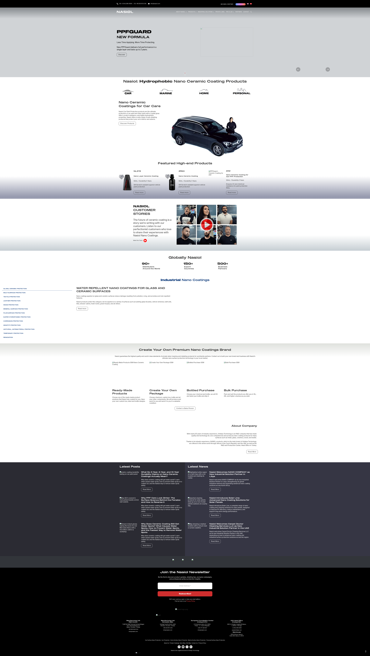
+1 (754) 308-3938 (236, 628)
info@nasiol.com (155, 3)
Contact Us (195, 643)
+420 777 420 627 (202, 628)
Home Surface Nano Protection (178, 640)
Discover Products (127, 123)
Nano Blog (182, 643)
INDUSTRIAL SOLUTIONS (205, 12)
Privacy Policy (202, 643)
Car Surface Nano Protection (153, 640)
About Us (166, 643)
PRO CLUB (229, 12)
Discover (121, 54)
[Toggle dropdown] (186, 12)
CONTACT (246, 12)
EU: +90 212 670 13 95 (140, 3)
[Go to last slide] (298, 69)
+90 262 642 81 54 (133, 629)
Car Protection (166, 640)
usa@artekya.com (237, 630)
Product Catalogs (174, 643)
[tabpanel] (185, 149)
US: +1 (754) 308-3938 (125, 3)
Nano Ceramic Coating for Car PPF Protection (237, 175)
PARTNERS (238, 12)
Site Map (188, 643)
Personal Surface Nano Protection (215, 640)
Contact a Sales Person (185, 408)
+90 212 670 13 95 (167, 628)
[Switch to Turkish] (251, 3)
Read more (139, 192)
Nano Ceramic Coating (188, 176)
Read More (252, 452)
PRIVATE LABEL (220, 12)
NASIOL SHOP (240, 4)
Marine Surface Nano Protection (197, 640)
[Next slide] (328, 69)
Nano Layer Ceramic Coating (146, 176)
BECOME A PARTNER (227, 4)
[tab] (128, 91)
